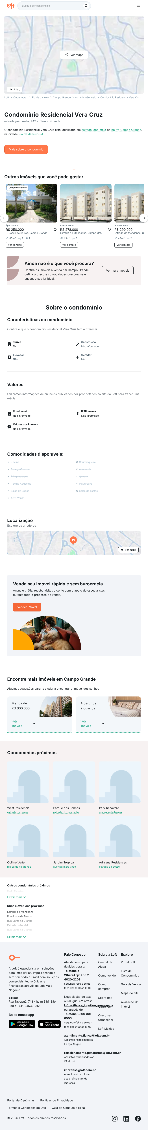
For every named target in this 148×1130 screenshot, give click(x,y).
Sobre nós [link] (105, 998)
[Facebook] (138, 1119)
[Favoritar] (55, 230)
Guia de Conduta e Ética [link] (68, 1108)
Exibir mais (14, 897)
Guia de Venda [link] (131, 984)
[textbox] (54, 5)
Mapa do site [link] (130, 993)
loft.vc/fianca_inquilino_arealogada (88, 1005)
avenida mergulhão (64, 866)
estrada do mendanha (66, 812)
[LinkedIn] (126, 1119)
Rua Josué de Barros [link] (19, 916)
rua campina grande (19, 866)
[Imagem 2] (34, 219)
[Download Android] (22, 1024)
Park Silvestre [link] (15, 891)
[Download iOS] (49, 1024)
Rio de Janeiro (40, 97)
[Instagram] (115, 1119)
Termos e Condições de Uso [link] (26, 1108)
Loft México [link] (106, 1028)
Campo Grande (62, 97)
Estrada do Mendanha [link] (20, 911)
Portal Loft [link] (128, 962)
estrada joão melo (94, 130)
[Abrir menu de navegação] (138, 5)
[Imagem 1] (31, 219)
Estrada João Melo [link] (18, 925)
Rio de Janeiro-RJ (31, 134)
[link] (118, 270)
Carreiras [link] (104, 1006)
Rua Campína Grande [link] (19, 920)
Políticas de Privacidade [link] (56, 1100)
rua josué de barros (110, 812)
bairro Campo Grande (126, 130)
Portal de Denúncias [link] (20, 1100)
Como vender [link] (107, 975)
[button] (74, 543)
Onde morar (20, 97)
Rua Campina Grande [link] (19, 929)
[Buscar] (86, 6)
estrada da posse (17, 812)
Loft (6, 97)
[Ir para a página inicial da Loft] (12, 5)
